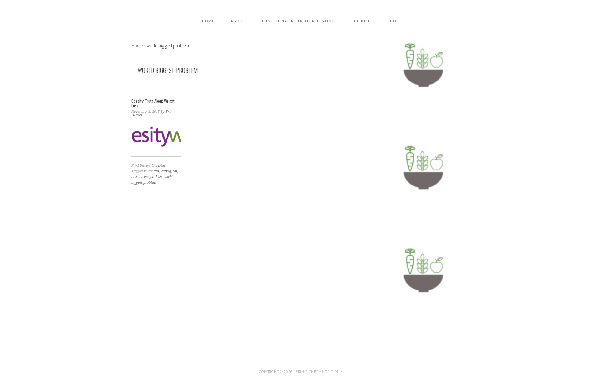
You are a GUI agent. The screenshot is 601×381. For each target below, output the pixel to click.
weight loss (153, 177)
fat (175, 171)
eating (166, 171)
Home (137, 46)
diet (156, 171)
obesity (136, 177)
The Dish (158, 166)
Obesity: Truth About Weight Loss (153, 103)
